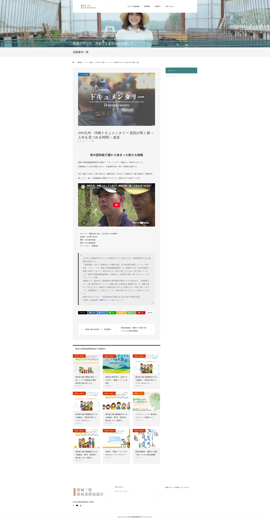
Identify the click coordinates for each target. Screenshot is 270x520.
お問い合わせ (169, 6)
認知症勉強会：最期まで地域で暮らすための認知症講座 (146, 453)
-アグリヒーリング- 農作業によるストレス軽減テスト (146, 416)
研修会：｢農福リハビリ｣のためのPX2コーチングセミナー (116, 453)
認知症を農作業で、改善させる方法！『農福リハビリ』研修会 (116, 380)
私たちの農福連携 (133, 6)
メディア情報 (90, 141)
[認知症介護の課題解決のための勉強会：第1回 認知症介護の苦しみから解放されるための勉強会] (86, 438)
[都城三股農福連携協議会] (89, 6)
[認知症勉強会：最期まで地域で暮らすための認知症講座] (146, 438)
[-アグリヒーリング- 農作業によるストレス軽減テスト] (146, 401)
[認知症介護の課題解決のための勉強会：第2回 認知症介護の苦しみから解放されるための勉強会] (116, 401)
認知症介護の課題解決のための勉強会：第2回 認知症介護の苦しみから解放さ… (116, 417)
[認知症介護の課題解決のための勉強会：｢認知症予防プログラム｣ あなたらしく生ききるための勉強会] (146, 363)
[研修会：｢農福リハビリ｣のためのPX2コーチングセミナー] (116, 438)
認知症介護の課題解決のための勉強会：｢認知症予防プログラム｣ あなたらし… (146, 380)
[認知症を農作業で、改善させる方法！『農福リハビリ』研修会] (116, 363)
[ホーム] (73, 62)
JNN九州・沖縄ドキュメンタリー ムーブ (106, 300)
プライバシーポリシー (122, 491)
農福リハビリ (138, 393)
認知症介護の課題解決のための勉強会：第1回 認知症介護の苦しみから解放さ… (86, 454)
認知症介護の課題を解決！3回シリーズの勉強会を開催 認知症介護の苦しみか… (86, 380)
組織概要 (147, 6)
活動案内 (158, 6)
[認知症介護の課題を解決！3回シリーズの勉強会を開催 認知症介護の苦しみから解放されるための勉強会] (86, 363)
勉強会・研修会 (79, 356)
